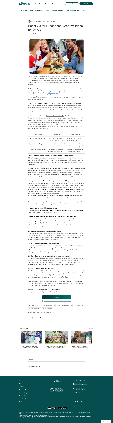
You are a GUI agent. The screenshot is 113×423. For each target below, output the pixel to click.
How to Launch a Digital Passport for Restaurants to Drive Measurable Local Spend (31, 346)
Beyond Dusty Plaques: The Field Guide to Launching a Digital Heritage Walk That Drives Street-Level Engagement (56, 346)
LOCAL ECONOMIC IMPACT (54, 11)
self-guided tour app (49, 305)
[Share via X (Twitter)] (32, 318)
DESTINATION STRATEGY (73, 11)
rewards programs (47, 308)
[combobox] (106, 421)
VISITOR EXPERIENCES (36, 11)
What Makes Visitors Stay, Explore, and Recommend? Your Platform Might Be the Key (80, 346)
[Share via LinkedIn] (36, 318)
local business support (35, 305)
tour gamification (78, 305)
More (84, 11)
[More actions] (84, 21)
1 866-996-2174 (80, 381)
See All (91, 328)
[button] (35, 3)
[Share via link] (40, 318)
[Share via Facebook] (29, 318)
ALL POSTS (23, 11)
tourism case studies (34, 308)
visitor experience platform (64, 305)
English (106, 421)
